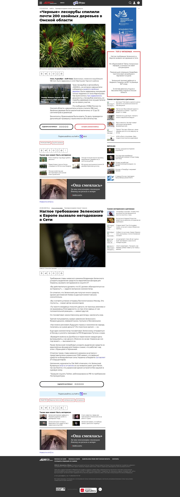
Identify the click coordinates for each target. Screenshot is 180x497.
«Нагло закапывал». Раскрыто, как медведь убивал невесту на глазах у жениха (127, 247)
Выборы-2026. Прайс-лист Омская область (96, 459)
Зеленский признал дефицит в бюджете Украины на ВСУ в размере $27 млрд (124, 82)
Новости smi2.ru (46, 202)
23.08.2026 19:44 (45, 208)
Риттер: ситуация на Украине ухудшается (124, 149)
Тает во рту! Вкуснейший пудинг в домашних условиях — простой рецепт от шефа (127, 110)
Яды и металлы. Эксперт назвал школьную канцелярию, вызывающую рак (126, 124)
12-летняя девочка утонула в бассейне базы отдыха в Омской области (123, 90)
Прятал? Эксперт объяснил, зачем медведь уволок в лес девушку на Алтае (127, 131)
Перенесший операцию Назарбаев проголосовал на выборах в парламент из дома (124, 74)
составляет (100, 357)
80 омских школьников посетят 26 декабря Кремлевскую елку (92, 165)
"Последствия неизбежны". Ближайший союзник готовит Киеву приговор (127, 157)
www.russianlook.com (92, 69)
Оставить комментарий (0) (90, 126)
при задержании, (94, 96)
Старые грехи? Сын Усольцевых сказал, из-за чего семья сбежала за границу (127, 227)
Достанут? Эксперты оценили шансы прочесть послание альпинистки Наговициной (128, 103)
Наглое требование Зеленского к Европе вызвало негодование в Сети (123, 57)
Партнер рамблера (72, 489)
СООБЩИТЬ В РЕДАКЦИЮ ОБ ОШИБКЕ (65, 461)
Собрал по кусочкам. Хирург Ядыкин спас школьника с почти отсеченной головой (128, 233)
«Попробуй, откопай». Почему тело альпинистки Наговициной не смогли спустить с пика (127, 213)
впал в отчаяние (67, 366)
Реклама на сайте (60, 459)
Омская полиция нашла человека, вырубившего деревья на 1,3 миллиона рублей (92, 159)
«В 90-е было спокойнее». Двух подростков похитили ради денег (127, 137)
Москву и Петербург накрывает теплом (125, 170)
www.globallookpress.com (66, 268)
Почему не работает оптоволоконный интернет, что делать (125, 164)
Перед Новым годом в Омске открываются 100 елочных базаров (60, 165)
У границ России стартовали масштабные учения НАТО (124, 177)
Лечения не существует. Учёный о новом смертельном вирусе (127, 116)
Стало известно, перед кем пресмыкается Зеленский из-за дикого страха (91, 416)
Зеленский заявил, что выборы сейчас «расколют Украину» (91, 422)
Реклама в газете (74, 459)
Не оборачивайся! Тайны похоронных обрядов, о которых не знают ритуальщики (123, 65)
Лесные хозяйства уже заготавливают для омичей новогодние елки (57, 172)
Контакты (115, 459)
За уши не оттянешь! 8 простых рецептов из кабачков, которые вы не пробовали (128, 220)
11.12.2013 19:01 (44, 8)
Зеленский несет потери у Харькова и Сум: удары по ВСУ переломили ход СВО (58, 423)
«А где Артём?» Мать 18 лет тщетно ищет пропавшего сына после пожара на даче (127, 240)
